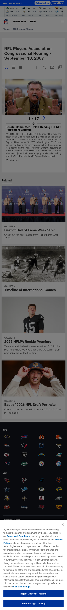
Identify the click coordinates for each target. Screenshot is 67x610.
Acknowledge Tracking (33, 603)
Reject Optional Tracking (33, 593)
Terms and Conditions (18, 536)
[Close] (63, 524)
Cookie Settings (21, 586)
